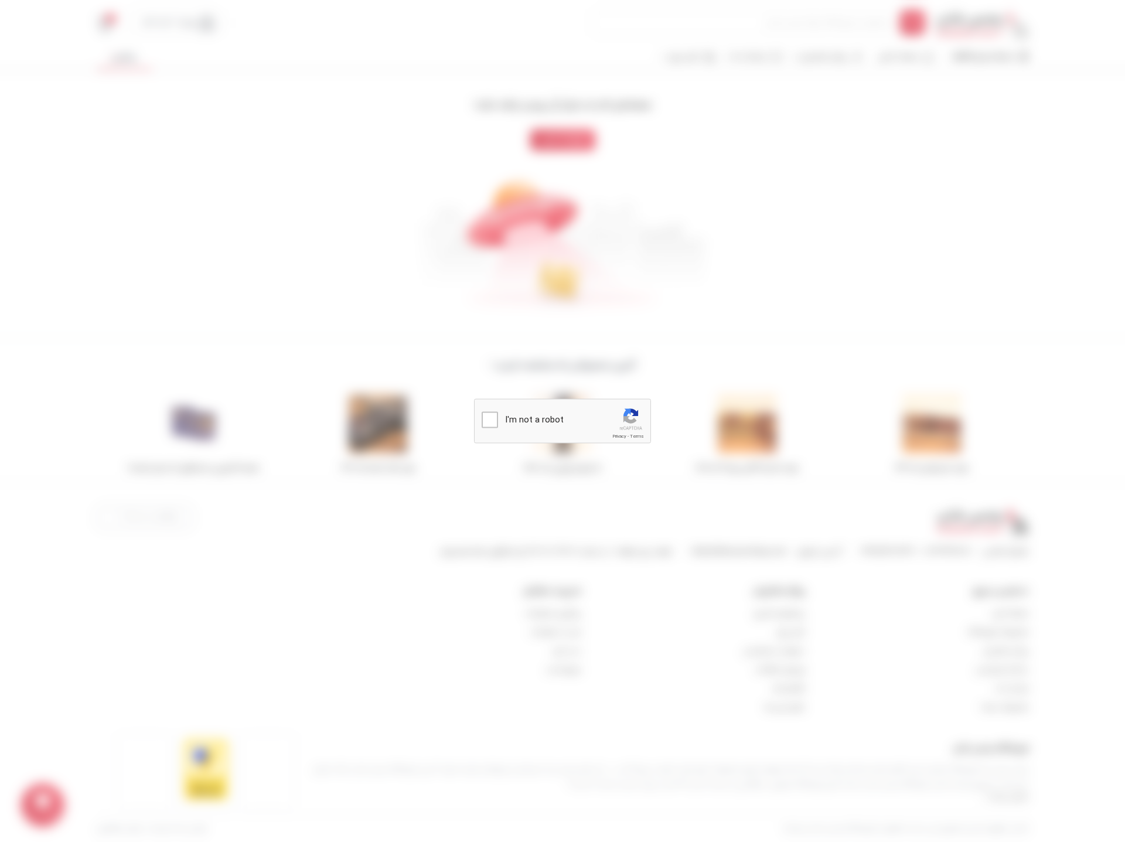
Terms (637, 436)
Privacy (619, 436)
